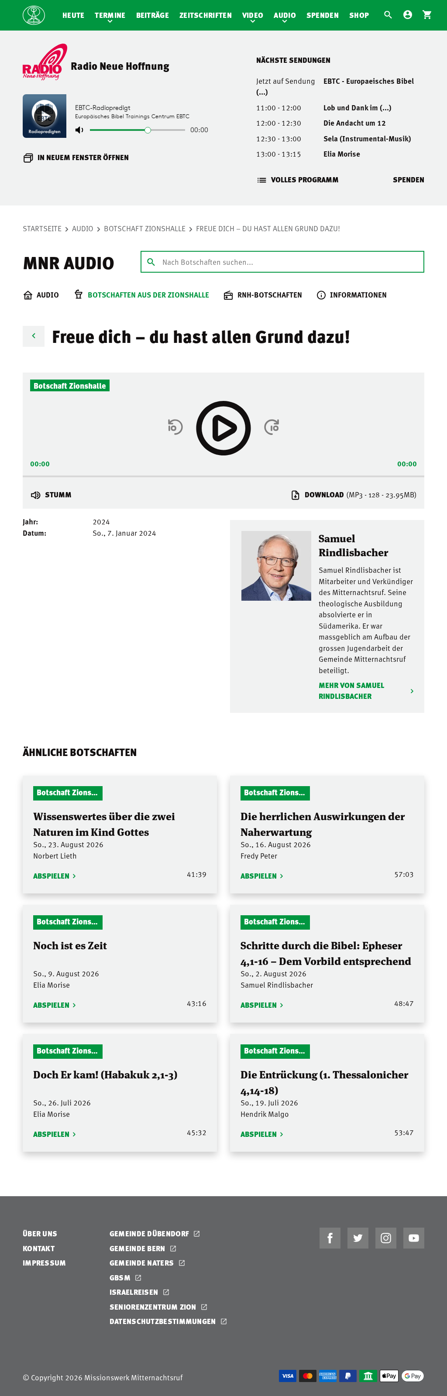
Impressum (44, 1262)
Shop (359, 15)
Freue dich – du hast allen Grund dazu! (268, 228)
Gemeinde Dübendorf (150, 1233)
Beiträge (152, 15)
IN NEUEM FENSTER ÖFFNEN (83, 157)
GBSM (121, 1277)
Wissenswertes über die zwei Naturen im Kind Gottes (104, 823)
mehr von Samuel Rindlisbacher (351, 691)
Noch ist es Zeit (70, 944)
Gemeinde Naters (143, 1262)
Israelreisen (135, 1292)
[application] (223, 473)
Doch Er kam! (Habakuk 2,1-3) (105, 1073)
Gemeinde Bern (138, 1248)
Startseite (42, 228)
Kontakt (39, 1248)
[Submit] (151, 261)
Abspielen (51, 875)
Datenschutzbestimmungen (164, 1321)
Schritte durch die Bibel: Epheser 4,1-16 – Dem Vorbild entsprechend (326, 952)
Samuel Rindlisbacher (353, 544)
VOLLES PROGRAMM (305, 179)
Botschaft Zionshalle (145, 228)
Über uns (40, 1233)
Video (253, 15)
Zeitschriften (205, 15)
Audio (285, 15)
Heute (73, 15)
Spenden (322, 15)
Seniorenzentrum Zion (154, 1306)
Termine (110, 15)
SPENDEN (408, 179)
